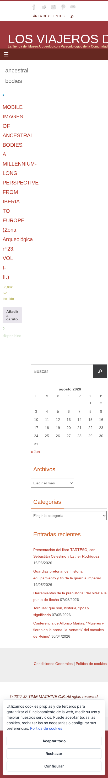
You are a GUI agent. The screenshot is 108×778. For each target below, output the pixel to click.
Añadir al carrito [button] (12, 315)
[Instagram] (53, 7)
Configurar (54, 766)
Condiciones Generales (53, 663)
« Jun (35, 451)
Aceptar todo (54, 741)
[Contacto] (73, 7)
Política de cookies (91, 663)
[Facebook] (34, 7)
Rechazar (54, 753)
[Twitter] (44, 7)
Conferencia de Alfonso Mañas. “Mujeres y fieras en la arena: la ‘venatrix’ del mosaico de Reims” (68, 629)
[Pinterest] (63, 7)
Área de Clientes (48, 16)
